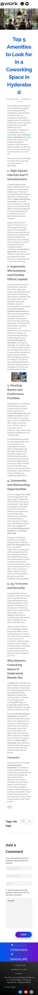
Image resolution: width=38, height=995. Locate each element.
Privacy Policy (10, 987)
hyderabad (19, 949)
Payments (19, 973)
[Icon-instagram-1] (31, 992)
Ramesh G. (27, 99)
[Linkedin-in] (20, 992)
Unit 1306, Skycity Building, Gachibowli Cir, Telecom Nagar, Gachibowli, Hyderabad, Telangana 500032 (19, 979)
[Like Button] (9, 807)
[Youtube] (26, 992)
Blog (20, 101)
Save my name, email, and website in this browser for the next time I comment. (17, 892)
